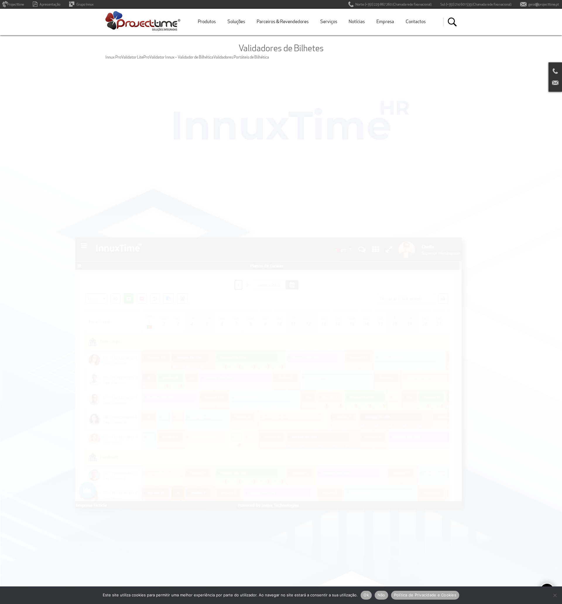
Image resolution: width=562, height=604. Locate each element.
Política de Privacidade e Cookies (425, 595)
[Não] (555, 595)
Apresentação (50, 4)
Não (381, 595)
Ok (366, 595)
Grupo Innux (85, 4)
